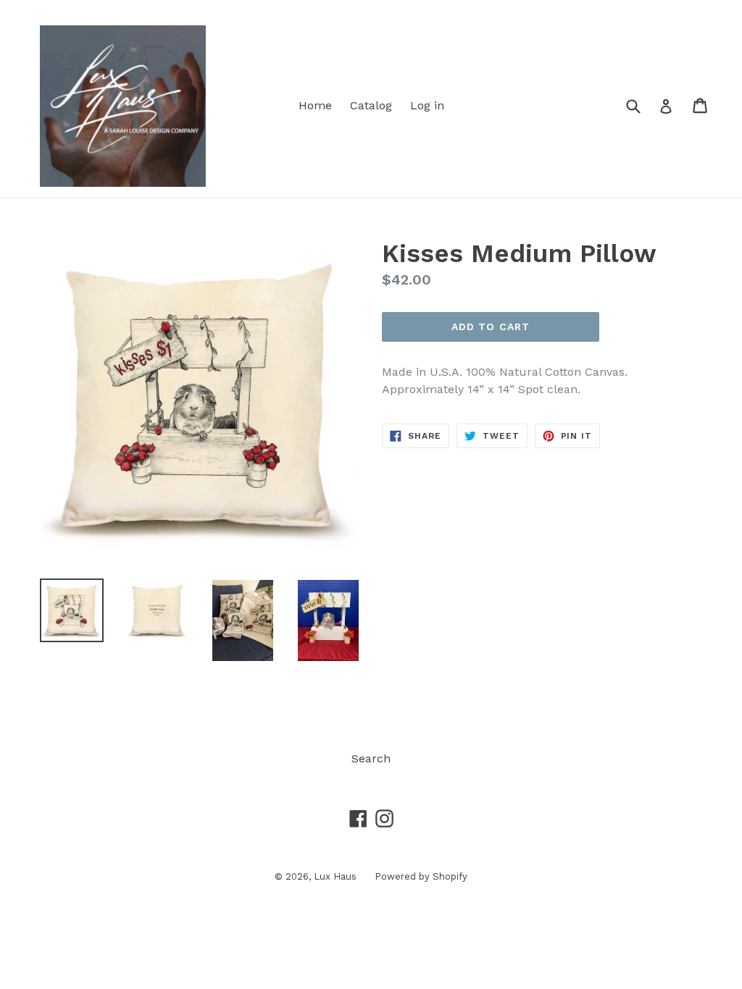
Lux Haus (335, 876)
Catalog (371, 105)
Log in (427, 105)
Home (315, 105)
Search (371, 758)
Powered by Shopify (421, 876)
